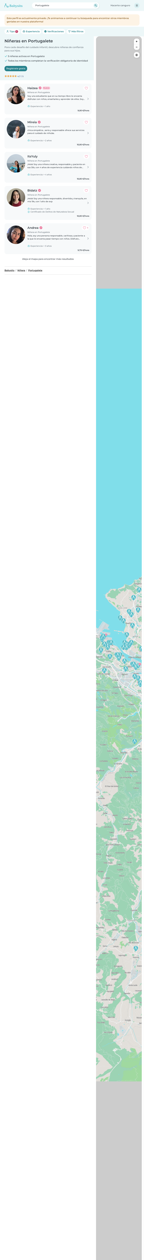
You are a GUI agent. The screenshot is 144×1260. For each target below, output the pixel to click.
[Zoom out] (137, 47)
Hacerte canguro (120, 5)
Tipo (13, 31)
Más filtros (77, 31)
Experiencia (32, 31)
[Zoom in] (137, 41)
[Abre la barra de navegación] (137, 5)
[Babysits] (13, 5)
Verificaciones (55, 31)
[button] (127, 635)
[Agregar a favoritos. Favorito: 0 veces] (86, 88)
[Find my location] (137, 55)
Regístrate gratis (15, 68)
